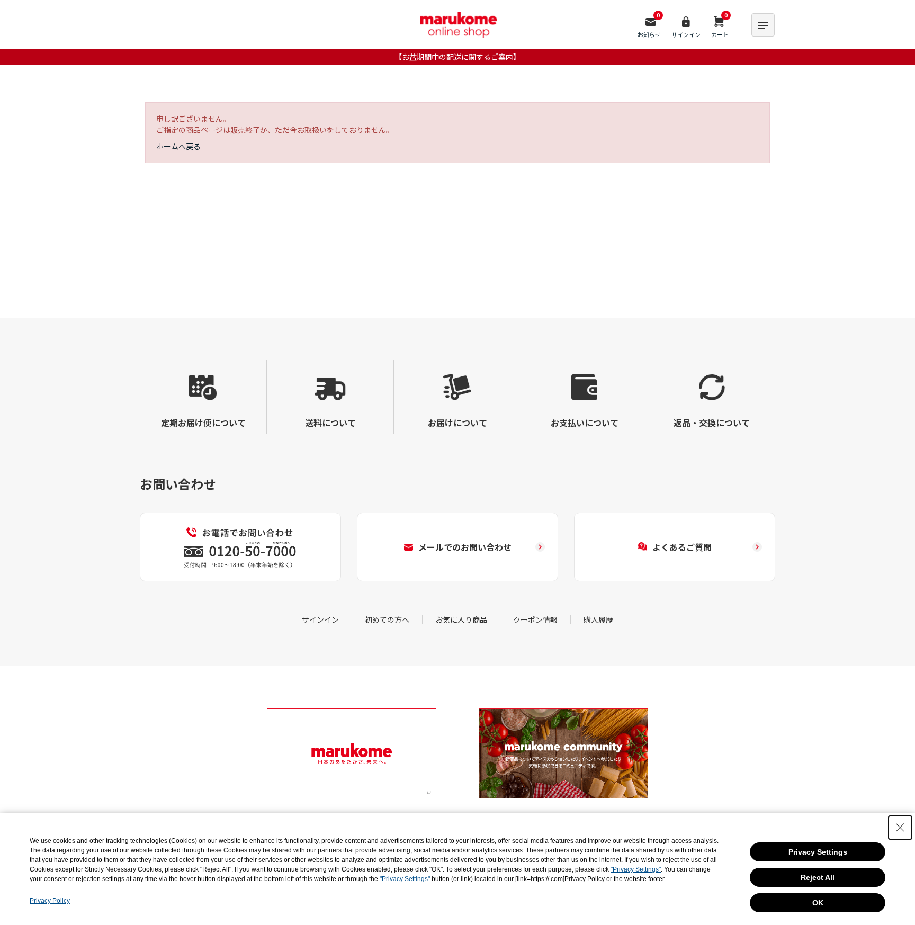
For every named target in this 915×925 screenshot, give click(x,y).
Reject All (818, 877)
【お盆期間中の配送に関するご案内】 (457, 56)
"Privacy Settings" (636, 869)
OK (817, 903)
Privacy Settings (817, 852)
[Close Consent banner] (900, 827)
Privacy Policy (50, 900)
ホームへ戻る (178, 146)
